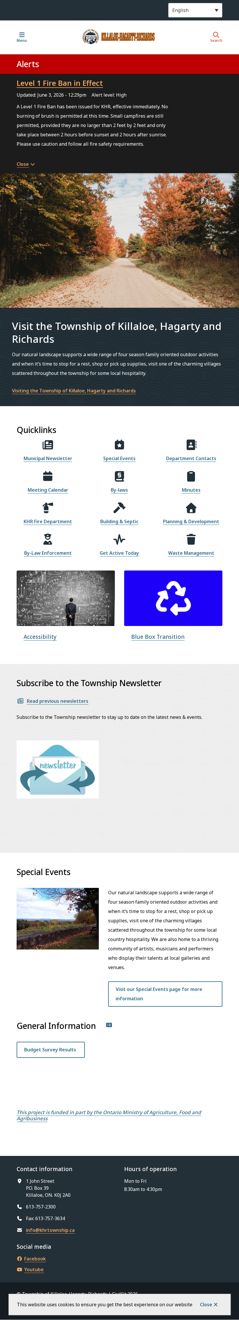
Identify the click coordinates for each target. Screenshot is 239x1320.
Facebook (35, 1258)
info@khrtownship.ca (50, 1230)
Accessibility (40, 637)
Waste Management (191, 553)
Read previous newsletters (57, 701)
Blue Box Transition (157, 637)
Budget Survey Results (50, 1049)
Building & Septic (119, 521)
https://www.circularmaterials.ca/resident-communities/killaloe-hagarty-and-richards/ (172, 581)
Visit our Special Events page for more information (159, 994)
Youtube (34, 1269)
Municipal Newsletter (48, 458)
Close (206, 1304)
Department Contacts (191, 458)
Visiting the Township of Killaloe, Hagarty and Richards (74, 390)
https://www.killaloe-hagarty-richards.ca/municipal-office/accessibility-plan (63, 581)
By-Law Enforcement (48, 553)
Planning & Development (191, 521)
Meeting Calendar (48, 490)
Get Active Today (119, 553)
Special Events (119, 458)
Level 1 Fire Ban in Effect (60, 83)
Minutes (191, 490)
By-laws (119, 490)
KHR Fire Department (48, 521)
